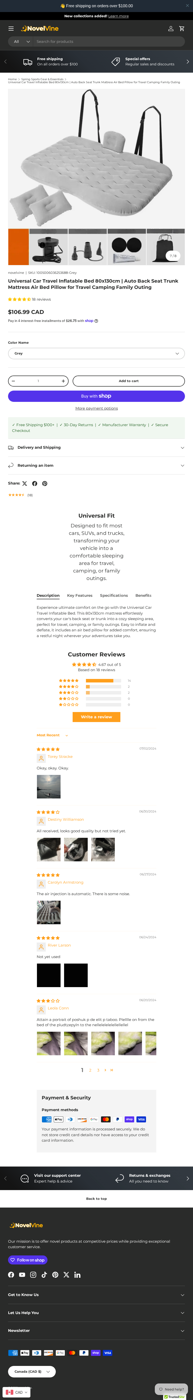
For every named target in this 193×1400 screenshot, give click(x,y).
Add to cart (129, 381)
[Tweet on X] (25, 484)
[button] (181, 28)
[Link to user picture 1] (49, 787)
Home (12, 79)
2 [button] (90, 1070)
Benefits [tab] (143, 595)
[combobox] (96, 41)
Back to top (96, 1199)
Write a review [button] (96, 717)
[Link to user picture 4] (130, 1043)
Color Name (18, 342)
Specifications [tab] (114, 595)
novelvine (16, 273)
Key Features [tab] (79, 595)
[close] (187, 5)
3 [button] (98, 1070)
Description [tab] (48, 595)
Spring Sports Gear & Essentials (42, 79)
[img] (48, 749)
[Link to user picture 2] (76, 850)
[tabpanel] (96, 622)
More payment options (96, 408)
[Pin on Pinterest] (45, 484)
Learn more (118, 16)
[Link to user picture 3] (103, 850)
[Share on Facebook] (35, 484)
